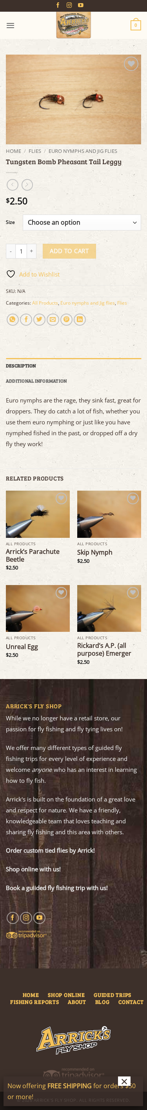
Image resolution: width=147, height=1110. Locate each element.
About (77, 1001)
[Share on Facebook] (26, 320)
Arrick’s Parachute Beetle (33, 555)
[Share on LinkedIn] (80, 320)
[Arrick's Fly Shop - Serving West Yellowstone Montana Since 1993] (73, 25)
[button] (10, 25)
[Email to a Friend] (53, 320)
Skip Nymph (95, 552)
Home (13, 150)
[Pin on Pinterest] (66, 320)
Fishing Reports (34, 1001)
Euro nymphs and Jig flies (83, 150)
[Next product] (12, 185)
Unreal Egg (22, 647)
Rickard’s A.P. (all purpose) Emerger (104, 649)
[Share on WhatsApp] (13, 320)
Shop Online (66, 994)
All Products (45, 303)
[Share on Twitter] (39, 320)
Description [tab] (21, 365)
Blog (102, 1001)
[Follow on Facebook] (58, 6)
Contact (130, 1001)
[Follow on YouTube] (80, 6)
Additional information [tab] (36, 381)
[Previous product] (27, 185)
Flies (35, 150)
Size (10, 222)
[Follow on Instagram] (69, 6)
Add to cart (69, 251)
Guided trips (112, 994)
